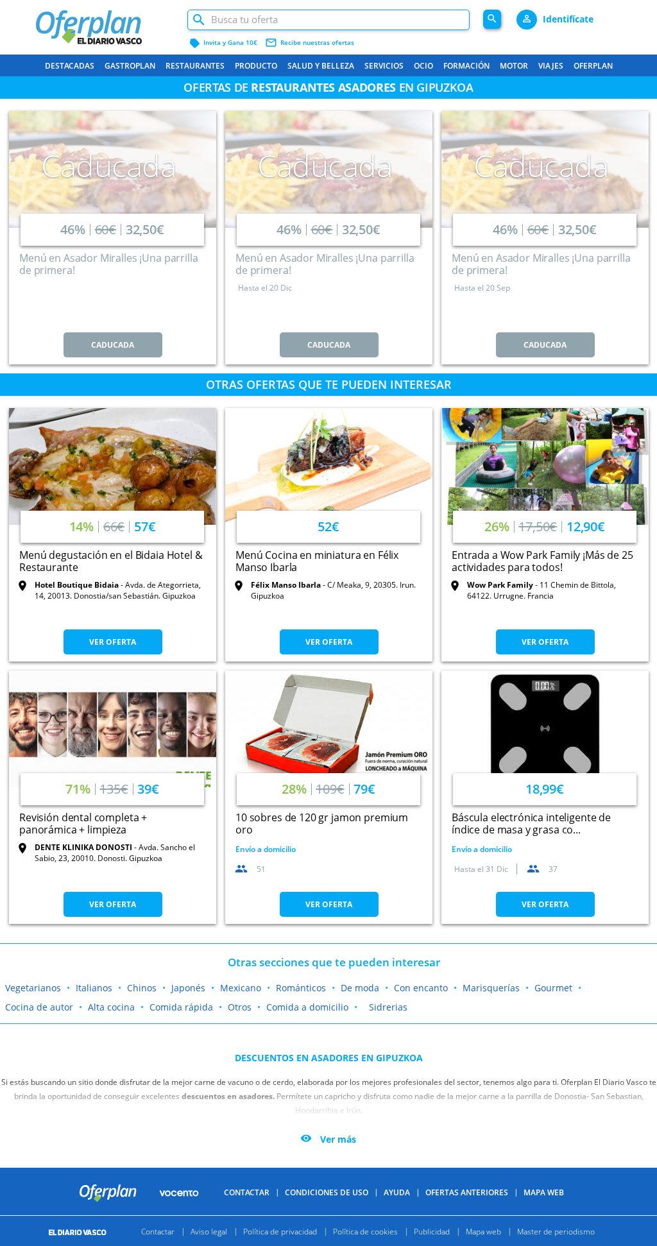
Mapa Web (544, 1192)
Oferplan (593, 65)
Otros (240, 1007)
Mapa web (483, 1230)
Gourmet (553, 988)
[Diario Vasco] (84, 1231)
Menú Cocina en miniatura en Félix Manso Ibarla (316, 561)
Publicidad (432, 1230)
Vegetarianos (33, 988)
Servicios (384, 65)
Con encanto (421, 988)
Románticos (301, 988)
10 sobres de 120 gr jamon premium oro (321, 823)
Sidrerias (388, 1007)
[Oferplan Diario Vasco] (105, 21)
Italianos (94, 988)
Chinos (142, 988)
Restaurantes (195, 65)
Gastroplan (130, 65)
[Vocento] (179, 1192)
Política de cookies (365, 1230)
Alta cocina (111, 1007)
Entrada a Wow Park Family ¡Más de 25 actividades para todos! (542, 561)
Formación (466, 65)
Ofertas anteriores (466, 1192)
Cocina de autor (39, 1007)
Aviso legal (209, 1230)
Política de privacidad (280, 1230)
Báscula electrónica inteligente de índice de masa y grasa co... (531, 823)
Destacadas (69, 65)
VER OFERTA (112, 641)
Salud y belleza (320, 65)
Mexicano (240, 988)
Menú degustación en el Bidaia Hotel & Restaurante (110, 561)
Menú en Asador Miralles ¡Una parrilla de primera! (108, 264)
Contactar (246, 1192)
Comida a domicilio (307, 1007)
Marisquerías (491, 988)
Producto (256, 65)
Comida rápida (181, 1007)
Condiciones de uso (326, 1192)
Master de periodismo (556, 1230)
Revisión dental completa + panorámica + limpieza (83, 823)
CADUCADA (112, 344)
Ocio (423, 65)
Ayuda (397, 1192)
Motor (514, 65)
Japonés (188, 988)
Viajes (550, 65)
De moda (360, 988)
